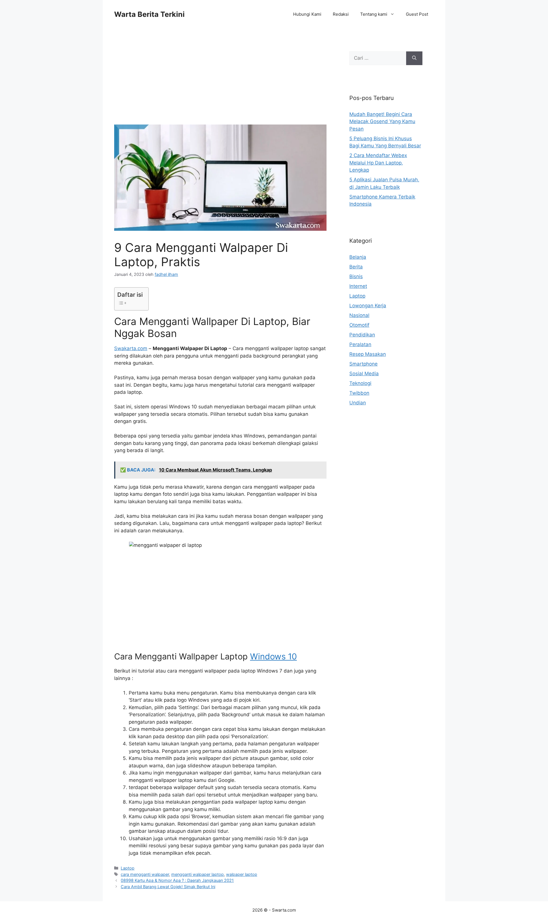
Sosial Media (364, 373)
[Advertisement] (220, 82)
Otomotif (359, 325)
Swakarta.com (130, 348)
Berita (356, 267)
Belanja (357, 257)
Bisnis (356, 276)
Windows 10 (273, 656)
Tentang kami (373, 14)
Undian (357, 403)
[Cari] (414, 58)
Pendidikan (362, 335)
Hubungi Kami (307, 14)
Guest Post (417, 14)
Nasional (359, 315)
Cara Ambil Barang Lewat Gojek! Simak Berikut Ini (168, 886)
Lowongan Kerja (367, 305)
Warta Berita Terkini (149, 14)
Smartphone (363, 364)
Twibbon (359, 393)
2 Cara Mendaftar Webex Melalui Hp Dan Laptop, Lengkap (378, 163)
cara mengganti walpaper (145, 874)
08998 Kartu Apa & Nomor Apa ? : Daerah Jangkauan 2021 (177, 880)
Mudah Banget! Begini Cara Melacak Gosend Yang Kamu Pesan (382, 121)
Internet (358, 286)
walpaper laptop (241, 874)
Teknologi (360, 383)
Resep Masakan (367, 354)
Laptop (127, 868)
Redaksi (341, 14)
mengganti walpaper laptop (197, 874)
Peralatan (360, 344)
